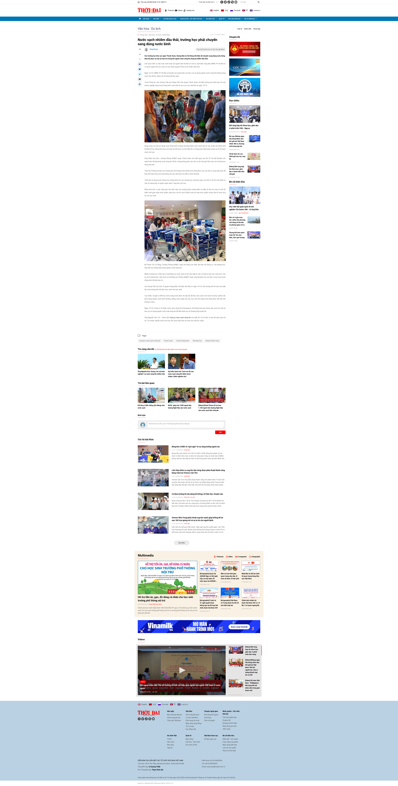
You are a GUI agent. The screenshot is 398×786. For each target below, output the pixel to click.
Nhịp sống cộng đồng (193, 723)
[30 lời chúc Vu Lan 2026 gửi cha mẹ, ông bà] (254, 156)
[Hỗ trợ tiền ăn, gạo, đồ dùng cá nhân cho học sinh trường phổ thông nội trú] (167, 577)
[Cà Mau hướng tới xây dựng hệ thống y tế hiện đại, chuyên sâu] (153, 501)
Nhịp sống (189, 739)
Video (230, 557)
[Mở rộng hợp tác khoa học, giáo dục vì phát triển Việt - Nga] (244, 114)
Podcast (171, 10)
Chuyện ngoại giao (169, 19)
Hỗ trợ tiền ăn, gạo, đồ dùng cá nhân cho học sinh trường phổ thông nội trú (165, 599)
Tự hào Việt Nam (192, 718)
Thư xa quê (190, 726)
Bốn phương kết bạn (174, 715)
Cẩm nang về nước (192, 720)
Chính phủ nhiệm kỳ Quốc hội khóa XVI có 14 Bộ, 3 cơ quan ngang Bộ (251, 602)
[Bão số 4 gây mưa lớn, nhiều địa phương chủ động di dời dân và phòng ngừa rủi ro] (254, 219)
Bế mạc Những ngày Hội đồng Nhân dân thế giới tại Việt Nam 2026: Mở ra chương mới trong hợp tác (236, 141)
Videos (180, 10)
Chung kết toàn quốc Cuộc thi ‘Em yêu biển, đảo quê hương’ (237, 235)
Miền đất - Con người (230, 739)
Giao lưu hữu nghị (229, 751)
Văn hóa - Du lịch (149, 28)
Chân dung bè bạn (173, 718)
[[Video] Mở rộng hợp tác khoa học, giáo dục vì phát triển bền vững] (254, 169)
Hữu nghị (146, 19)
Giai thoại (207, 718)
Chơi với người (209, 720)
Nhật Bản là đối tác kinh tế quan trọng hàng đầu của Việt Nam (250, 576)
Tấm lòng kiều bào (192, 715)
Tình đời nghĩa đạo (230, 717)
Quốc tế (221, 19)
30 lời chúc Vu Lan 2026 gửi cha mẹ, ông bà (237, 156)
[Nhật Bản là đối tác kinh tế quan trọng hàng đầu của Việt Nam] (251, 566)
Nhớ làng (170, 745)
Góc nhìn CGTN (191, 745)
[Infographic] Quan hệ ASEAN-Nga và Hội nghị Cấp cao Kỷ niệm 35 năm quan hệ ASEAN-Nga (209, 577)
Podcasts (220, 557)
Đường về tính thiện (230, 723)
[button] (181, 670)
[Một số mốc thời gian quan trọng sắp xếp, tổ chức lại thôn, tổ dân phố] (230, 566)
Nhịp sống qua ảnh (155, 604)
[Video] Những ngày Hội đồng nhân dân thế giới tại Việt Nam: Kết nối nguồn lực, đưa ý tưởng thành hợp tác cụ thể (252, 667)
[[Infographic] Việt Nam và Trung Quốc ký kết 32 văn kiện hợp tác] (230, 593)
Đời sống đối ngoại (211, 715)
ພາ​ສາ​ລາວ (257, 10)
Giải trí (239, 29)
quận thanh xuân (213, 341)
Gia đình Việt (210, 19)
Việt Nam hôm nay (234, 19)
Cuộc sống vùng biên (230, 742)
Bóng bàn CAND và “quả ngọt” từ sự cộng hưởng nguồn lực (196, 447)
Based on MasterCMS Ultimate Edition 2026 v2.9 (155, 783)
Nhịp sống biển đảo (230, 745)
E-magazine (242, 557)
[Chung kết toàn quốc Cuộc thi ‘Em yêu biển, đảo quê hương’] (254, 235)
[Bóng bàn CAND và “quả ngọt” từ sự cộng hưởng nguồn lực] (153, 454)
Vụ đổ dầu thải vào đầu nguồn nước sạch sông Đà (171, 349)
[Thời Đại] (149, 10)
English (216, 10)
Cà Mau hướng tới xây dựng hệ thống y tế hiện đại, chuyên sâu (197, 494)
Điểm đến (247, 29)
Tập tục (170, 748)
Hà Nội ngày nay (210, 739)
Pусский (237, 10)
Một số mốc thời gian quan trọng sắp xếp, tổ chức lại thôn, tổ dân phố (230, 576)
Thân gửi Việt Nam (174, 720)
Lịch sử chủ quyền (229, 748)
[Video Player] (182, 670)
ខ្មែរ (247, 10)
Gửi (220, 432)
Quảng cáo (190, 10)
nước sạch (169, 341)
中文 (226, 10)
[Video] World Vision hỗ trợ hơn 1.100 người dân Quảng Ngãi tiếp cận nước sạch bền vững (210, 407)
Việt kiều (156, 19)
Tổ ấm (169, 739)
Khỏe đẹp (256, 29)
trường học (198, 341)
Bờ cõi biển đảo (249, 19)
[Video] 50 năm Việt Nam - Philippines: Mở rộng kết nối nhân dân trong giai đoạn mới (252, 685)
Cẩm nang (226, 729)
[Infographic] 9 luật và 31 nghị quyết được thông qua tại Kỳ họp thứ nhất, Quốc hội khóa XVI (209, 604)
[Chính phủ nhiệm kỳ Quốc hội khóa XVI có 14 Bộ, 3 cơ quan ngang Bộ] (251, 593)
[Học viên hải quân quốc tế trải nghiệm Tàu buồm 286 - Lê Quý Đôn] (244, 195)
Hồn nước (170, 742)
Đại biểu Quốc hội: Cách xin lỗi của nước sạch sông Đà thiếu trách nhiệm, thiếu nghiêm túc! (181, 374)
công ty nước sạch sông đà (150, 341)
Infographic (256, 557)
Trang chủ (143, 35)
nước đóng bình (183, 341)
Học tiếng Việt (191, 729)
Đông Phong (154, 49)
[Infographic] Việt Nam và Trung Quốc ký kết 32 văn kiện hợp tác (230, 602)
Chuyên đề (234, 37)
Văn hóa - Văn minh (193, 742)
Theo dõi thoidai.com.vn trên (206, 49)
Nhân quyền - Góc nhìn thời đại (191, 19)
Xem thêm (181, 543)
